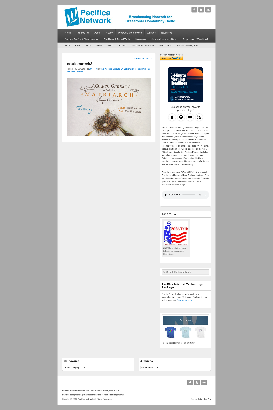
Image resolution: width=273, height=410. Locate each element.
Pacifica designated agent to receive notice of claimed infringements (93, 394)
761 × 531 (93, 68)
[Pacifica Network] (119, 26)
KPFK (88, 45)
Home (68, 32)
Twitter (201, 9)
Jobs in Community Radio (164, 39)
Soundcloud (208, 9)
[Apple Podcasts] (172, 117)
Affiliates (151, 32)
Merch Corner (165, 45)
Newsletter (140, 39)
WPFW (110, 45)
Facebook (194, 9)
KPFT (67, 45)
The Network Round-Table (117, 39)
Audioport (122, 45)
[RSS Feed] (199, 117)
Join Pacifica (82, 32)
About (97, 32)
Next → (149, 58)
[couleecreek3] (109, 135)
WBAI (99, 45)
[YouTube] (190, 117)
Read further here (184, 300)
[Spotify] (181, 117)
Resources (166, 32)
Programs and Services (130, 32)
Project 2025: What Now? (195, 39)
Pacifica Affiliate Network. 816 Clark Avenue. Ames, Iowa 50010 (90, 390)
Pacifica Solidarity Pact (187, 45)
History (109, 32)
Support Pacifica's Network (171, 54)
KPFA (78, 45)
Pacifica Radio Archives (143, 45)
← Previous (139, 58)
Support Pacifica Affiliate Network (81, 39)
